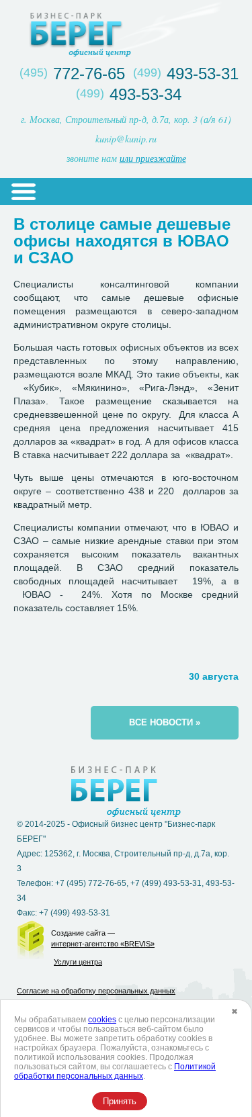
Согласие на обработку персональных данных (96, 991)
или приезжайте (153, 158)
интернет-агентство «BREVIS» (103, 944)
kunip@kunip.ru (126, 138)
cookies (102, 1019)
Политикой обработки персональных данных (115, 1071)
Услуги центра (78, 962)
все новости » (164, 722)
